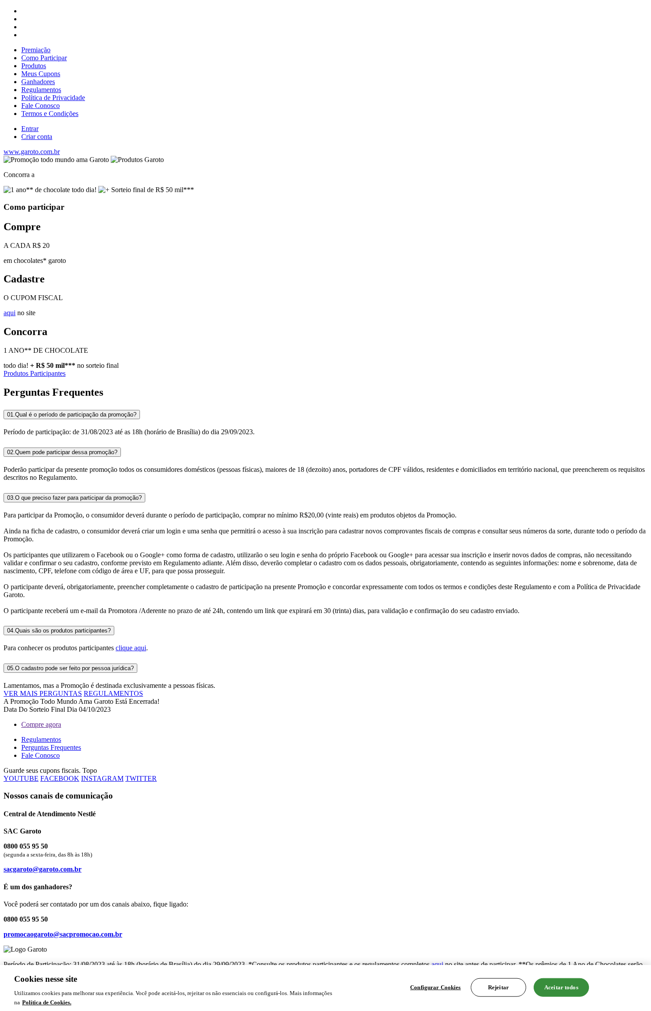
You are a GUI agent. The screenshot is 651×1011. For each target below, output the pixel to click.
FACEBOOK (59, 778)
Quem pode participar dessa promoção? (62, 452)
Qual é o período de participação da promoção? (71, 414)
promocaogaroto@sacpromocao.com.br (63, 934)
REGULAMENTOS (113, 693)
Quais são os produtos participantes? (59, 630)
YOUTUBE (21, 778)
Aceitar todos (561, 987)
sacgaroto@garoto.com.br (42, 869)
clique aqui (131, 648)
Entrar (30, 128)
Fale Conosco (40, 105)
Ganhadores (38, 81)
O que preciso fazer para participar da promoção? (74, 497)
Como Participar (44, 58)
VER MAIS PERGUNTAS (43, 693)
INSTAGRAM (102, 778)
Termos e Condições (49, 113)
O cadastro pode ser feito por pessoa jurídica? (70, 668)
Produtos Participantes (35, 373)
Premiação (35, 50)
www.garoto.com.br (32, 151)
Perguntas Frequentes (51, 747)
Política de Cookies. (46, 1002)
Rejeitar (498, 987)
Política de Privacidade (53, 97)
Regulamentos (41, 89)
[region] (325, 988)
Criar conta (36, 136)
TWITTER (141, 778)
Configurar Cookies (435, 987)
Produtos (33, 65)
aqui (10, 312)
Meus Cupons (40, 73)
